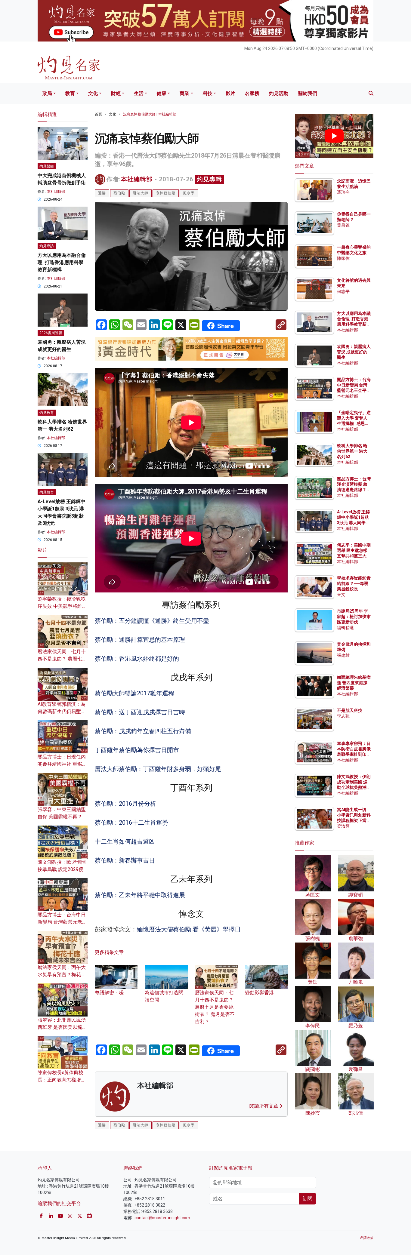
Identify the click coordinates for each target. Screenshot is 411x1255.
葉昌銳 (343, 225)
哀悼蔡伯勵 (165, 193)
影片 (230, 93)
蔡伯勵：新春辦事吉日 (125, 860)
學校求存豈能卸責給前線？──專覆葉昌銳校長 (354, 583)
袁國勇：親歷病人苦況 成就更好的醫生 (354, 352)
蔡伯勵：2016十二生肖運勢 (131, 822)
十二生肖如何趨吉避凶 (125, 841)
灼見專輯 (209, 179)
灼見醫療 (46, 166)
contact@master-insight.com (162, 1217)
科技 (207, 93)
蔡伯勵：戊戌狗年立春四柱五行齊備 (143, 731)
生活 (139, 93)
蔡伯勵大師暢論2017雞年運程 (134, 693)
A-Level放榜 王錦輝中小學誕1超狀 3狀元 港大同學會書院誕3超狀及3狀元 (353, 522)
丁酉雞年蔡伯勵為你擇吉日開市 (137, 750)
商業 (184, 93)
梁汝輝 (343, 826)
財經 (116, 93)
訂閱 (307, 1198)
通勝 (102, 193)
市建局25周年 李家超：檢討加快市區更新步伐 (354, 616)
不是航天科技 (349, 710)
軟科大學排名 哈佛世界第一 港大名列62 (352, 451)
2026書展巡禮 (50, 333)
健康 (161, 93)
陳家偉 (343, 258)
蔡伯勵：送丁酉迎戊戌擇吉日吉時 (140, 712)
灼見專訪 (46, 246)
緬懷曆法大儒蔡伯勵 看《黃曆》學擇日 (189, 929)
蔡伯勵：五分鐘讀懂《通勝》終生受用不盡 (152, 620)
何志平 (343, 291)
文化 (93, 93)
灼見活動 (278, 93)
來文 (341, 594)
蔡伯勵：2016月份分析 (125, 803)
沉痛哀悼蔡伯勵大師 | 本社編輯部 (149, 114)
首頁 (98, 114)
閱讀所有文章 (264, 1106)
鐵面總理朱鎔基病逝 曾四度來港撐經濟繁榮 (354, 683)
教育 (70, 93)
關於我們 (307, 93)
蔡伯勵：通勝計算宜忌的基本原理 (140, 639)
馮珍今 (343, 192)
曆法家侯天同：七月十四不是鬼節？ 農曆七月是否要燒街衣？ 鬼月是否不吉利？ (215, 1007)
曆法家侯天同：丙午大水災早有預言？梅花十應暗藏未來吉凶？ (62, 974)
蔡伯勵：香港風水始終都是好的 (137, 658)
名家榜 (252, 93)
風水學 (189, 193)
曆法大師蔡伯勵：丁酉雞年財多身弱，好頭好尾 (158, 769)
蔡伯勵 (119, 193)
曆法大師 (140, 193)
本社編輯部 (137, 179)
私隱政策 (366, 1238)
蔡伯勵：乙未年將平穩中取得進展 (140, 895)
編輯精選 (345, 627)
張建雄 (343, 655)
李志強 (343, 716)
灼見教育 (46, 413)
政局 (47, 93)
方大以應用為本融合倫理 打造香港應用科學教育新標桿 (62, 262)
